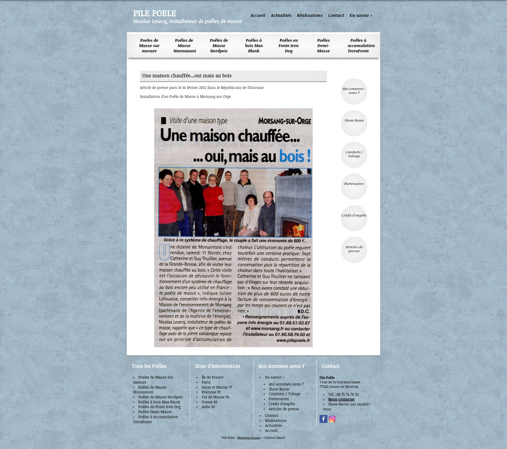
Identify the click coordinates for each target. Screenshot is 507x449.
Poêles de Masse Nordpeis (219, 45)
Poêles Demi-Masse (323, 45)
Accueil (258, 15)
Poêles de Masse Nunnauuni (184, 45)
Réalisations (310, 15)
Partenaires (354, 184)
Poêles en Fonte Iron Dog (289, 45)
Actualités (281, 15)
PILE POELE (154, 13)
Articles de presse (354, 249)
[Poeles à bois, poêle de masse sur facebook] (323, 422)
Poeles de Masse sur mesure (149, 45)
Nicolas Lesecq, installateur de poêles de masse (187, 21)
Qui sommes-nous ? (354, 91)
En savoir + (361, 15)
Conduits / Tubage (354, 154)
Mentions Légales (249, 438)
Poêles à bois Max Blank (254, 45)
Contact (336, 15)
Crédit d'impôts (354, 216)
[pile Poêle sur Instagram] (332, 422)
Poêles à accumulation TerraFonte (358, 45)
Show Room (354, 121)
